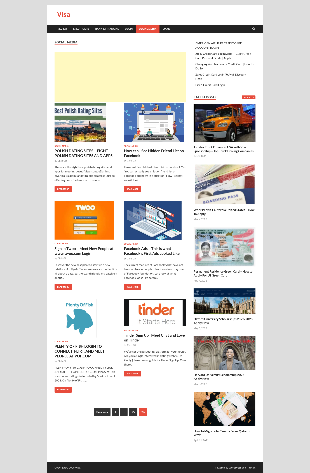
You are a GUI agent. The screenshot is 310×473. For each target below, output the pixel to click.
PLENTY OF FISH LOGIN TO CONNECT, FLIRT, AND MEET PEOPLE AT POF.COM (80, 351)
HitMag (250, 467)
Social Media (147, 28)
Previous (102, 412)
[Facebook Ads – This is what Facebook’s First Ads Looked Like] (155, 220)
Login (129, 28)
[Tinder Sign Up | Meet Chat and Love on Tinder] (155, 312)
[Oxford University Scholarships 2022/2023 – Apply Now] (224, 300)
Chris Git (62, 160)
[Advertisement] (120, 77)
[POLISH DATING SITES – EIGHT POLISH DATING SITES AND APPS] (86, 122)
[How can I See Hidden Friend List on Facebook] (155, 122)
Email (166, 28)
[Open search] (253, 29)
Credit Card (81, 28)
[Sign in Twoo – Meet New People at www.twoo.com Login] (86, 220)
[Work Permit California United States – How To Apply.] (224, 184)
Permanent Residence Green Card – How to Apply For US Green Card (223, 273)
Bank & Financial (107, 28)
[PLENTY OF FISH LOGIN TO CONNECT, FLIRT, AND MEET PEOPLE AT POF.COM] (86, 318)
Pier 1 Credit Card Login (210, 84)
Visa (64, 14)
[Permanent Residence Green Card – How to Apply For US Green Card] (224, 246)
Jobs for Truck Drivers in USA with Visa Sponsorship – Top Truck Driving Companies (224, 149)
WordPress (235, 467)
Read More (62, 188)
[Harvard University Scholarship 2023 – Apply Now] (224, 352)
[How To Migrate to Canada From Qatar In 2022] (224, 408)
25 (133, 412)
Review (62, 28)
